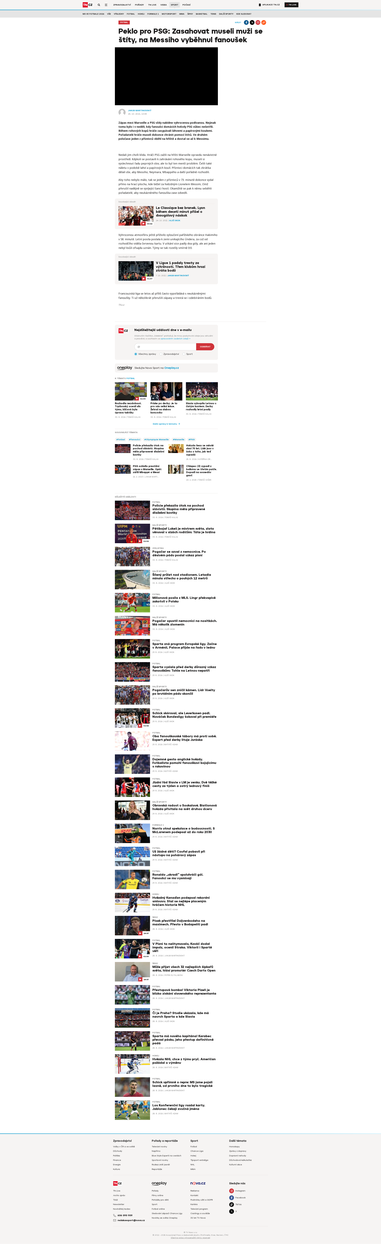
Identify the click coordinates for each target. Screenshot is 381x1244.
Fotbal (131, 14)
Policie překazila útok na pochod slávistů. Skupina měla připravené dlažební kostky (148, 450)
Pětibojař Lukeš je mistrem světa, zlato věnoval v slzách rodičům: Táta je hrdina (183, 530)
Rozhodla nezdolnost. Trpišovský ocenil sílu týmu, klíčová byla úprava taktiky (128, 408)
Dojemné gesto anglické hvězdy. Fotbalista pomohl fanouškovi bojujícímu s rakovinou (184, 763)
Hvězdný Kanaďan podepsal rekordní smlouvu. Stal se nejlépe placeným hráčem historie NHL (181, 901)
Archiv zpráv (119, 1195)
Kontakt (194, 1195)
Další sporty (226, 14)
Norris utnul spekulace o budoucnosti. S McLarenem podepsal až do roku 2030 (183, 830)
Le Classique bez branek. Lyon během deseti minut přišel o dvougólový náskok (180, 211)
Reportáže (157, 1169)
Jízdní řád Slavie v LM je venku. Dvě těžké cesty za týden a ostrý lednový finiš (184, 784)
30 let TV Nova (198, 1218)
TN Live (152, 5)
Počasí (186, 5)
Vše (109, 14)
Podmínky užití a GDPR (201, 1200)
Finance (117, 1160)
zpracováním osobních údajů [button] (175, 339)
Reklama (194, 1191)
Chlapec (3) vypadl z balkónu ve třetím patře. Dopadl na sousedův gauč (201, 471)
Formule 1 (153, 14)
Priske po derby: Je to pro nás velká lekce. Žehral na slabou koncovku (163, 408)
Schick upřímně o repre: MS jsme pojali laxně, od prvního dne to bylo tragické (182, 1084)
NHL (192, 1164)
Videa (163, 5)
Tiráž (115, 1200)
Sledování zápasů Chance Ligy (167, 1213)
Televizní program (199, 1209)
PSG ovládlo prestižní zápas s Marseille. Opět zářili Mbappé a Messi (147, 469)
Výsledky (119, 14)
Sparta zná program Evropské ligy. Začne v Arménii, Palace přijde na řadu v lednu (184, 645)
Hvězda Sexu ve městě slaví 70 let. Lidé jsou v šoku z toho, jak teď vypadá (200, 450)
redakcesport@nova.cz (131, 1220)
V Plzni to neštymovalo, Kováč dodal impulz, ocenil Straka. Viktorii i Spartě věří (182, 947)
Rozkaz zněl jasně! (161, 1164)
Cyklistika (158, 548)
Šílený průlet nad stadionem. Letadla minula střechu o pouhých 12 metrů (181, 576)
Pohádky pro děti (160, 1200)
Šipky (190, 14)
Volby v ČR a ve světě (124, 1146)
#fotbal (120, 439)
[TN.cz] (88, 4)
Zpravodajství (122, 5)
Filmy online (157, 1195)
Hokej (141, 14)
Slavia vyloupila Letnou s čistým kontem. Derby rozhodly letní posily (201, 406)
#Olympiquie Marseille (156, 439)
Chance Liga (196, 1151)
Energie (117, 1164)
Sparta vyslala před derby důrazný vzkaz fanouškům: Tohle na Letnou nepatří (184, 668)
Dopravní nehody (237, 1155)
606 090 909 (125, 1215)
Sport (174, 5)
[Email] (258, 22)
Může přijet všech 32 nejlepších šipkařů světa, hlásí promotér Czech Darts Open (184, 968)
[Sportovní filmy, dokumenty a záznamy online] (124, 368)
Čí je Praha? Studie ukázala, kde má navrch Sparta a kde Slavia (180, 1014)
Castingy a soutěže (200, 1213)
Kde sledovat (243, 14)
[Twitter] (252, 22)
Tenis (213, 14)
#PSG (192, 439)
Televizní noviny (159, 1146)
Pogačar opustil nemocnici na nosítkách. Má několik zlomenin (184, 622)
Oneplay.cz (171, 368)
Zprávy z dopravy (237, 1151)
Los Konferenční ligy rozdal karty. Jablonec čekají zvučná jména (178, 1107)
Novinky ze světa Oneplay (164, 1218)
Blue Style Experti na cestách (166, 1155)
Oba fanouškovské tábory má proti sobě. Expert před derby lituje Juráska (184, 738)
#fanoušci (134, 439)
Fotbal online (158, 1209)
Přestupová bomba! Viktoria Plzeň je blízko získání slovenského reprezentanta (184, 991)
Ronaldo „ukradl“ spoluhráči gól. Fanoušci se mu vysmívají (177, 876)
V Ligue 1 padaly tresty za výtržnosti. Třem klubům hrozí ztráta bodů (180, 266)
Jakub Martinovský (139, 110)
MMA (181, 14)
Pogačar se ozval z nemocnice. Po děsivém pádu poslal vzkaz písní (179, 553)
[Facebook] (246, 22)
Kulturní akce (235, 1164)
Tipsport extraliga (199, 1160)
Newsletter (118, 1204)
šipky (155, 917)
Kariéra (193, 1204)
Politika (116, 1155)
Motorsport (169, 14)
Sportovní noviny (160, 1160)
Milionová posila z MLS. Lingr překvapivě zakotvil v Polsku (184, 599)
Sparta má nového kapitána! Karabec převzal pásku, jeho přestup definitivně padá (183, 1039)
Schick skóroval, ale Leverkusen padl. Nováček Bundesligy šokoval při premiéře (184, 715)
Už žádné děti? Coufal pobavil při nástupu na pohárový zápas (178, 853)
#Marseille (178, 439)
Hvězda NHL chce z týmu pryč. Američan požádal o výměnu (184, 1061)
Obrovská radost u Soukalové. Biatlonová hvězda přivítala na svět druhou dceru (184, 807)
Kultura (116, 1169)
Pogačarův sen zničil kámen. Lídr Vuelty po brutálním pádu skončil (183, 691)
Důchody (117, 1151)
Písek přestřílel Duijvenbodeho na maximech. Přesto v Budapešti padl (180, 922)
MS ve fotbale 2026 (93, 14)
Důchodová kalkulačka (240, 1160)
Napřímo (156, 1151)
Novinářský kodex (121, 1209)
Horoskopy (234, 1146)
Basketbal (201, 14)
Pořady (139, 5)
